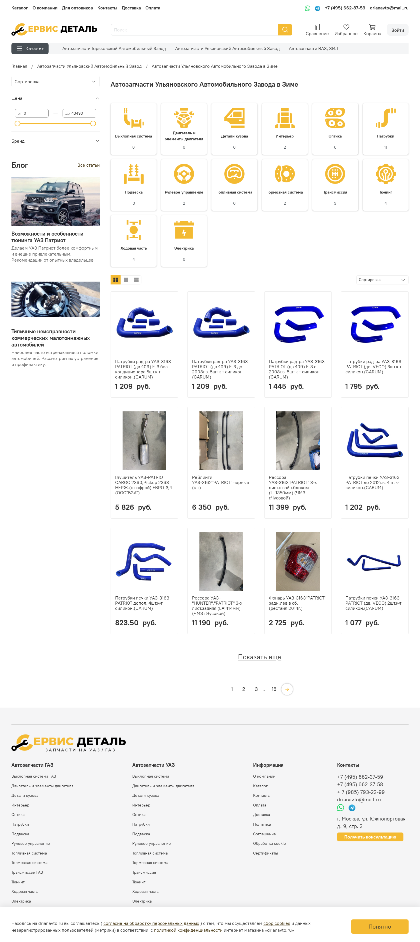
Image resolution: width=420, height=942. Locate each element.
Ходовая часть (24, 891)
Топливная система (29, 853)
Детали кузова (24, 795)
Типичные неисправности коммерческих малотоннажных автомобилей (50, 338)
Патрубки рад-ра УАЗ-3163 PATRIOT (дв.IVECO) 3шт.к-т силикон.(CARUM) (373, 367)
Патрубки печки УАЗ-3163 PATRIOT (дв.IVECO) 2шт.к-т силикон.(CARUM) (373, 603)
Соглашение (264, 834)
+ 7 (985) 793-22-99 (361, 792)
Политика (262, 824)
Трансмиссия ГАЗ (27, 872)
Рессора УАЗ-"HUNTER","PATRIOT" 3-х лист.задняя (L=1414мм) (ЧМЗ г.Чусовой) (217, 605)
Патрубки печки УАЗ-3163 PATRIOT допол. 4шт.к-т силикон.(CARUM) (142, 603)
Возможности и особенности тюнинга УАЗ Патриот (47, 237)
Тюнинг (18, 882)
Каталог (19, 8)
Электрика (21, 901)
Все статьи (88, 165)
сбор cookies (276, 923)
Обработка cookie (269, 843)
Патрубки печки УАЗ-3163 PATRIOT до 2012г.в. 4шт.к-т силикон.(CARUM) (373, 482)
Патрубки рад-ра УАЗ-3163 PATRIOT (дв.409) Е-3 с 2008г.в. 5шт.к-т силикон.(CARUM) (297, 369)
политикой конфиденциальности (188, 930)
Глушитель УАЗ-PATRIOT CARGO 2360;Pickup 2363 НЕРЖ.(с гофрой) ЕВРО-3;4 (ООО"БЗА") (143, 484)
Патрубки (20, 824)
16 (274, 689)
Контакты (107, 8)
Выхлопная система (150, 776)
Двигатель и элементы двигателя (42, 785)
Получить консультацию (370, 837)
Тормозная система (29, 862)
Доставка (131, 8)
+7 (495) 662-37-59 (345, 8)
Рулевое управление (30, 843)
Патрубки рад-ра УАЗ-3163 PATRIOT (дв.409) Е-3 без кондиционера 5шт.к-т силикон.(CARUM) (143, 369)
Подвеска (20, 834)
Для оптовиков (77, 8)
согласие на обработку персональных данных (151, 923)
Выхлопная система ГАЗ (33, 776)
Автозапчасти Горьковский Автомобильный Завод (114, 48)
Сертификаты (265, 853)
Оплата (152, 8)
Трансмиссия (144, 872)
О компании (45, 8)
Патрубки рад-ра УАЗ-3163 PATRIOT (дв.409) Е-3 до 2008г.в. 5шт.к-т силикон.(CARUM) (220, 369)
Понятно (380, 926)
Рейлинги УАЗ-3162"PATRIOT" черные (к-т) (220, 482)
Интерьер (20, 805)
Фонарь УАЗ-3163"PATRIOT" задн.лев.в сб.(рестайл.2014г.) (297, 603)
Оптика (18, 814)
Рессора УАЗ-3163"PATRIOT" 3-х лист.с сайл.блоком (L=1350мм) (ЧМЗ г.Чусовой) (293, 487)
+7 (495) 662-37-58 (360, 784)
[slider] (17, 123)
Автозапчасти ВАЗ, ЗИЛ (313, 48)
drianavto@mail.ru (389, 8)
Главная (19, 66)
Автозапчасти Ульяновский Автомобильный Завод (227, 48)
